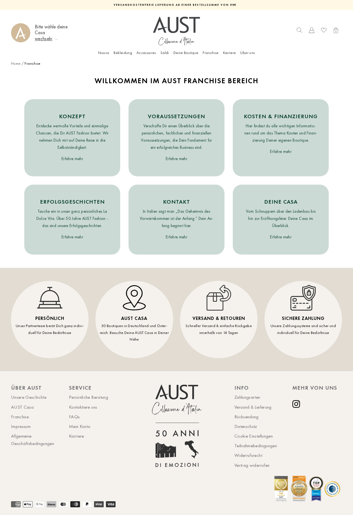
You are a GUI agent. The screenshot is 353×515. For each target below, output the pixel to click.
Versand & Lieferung (253, 407)
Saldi (165, 52)
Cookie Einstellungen (253, 436)
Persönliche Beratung (88, 397)
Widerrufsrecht (248, 455)
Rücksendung (246, 416)
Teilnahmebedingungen (255, 445)
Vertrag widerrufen (251, 465)
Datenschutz (245, 426)
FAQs (74, 416)
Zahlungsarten (247, 397)
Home (15, 63)
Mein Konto (80, 426)
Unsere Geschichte (28, 397)
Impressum (21, 426)
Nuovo (103, 52)
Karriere (229, 52)
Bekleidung (123, 52)
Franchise (210, 52)
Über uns (247, 52)
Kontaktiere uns (83, 407)
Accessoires (146, 52)
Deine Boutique (186, 52)
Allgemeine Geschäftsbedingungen (32, 439)
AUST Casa (22, 407)
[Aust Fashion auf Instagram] (297, 404)
